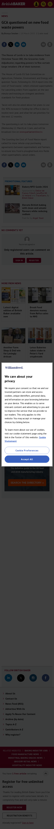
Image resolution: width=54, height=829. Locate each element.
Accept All (27, 459)
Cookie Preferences (27, 450)
